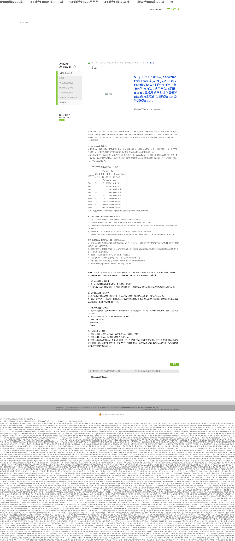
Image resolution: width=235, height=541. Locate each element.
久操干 (37, 450)
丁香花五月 (137, 500)
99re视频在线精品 (153, 506)
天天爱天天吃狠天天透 (77, 538)
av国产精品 (41, 484)
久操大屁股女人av (216, 484)
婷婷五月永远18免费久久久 (142, 536)
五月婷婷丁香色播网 (45, 471)
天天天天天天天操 (127, 431)
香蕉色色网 (81, 481)
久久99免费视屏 (168, 454)
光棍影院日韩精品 (205, 525)
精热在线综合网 (99, 540)
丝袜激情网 (176, 440)
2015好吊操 (76, 511)
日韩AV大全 (134, 429)
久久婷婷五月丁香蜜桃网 (62, 473)
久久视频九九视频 (32, 479)
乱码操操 (87, 523)
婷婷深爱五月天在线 (211, 531)
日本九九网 (125, 463)
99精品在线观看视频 (87, 473)
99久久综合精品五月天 (160, 523)
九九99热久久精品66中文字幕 (86, 477)
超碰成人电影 (199, 461)
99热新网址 (49, 496)
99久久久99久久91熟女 (52, 486)
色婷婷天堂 (197, 431)
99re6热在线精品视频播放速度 (13, 456)
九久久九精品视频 (118, 492)
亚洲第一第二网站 (42, 525)
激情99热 (156, 511)
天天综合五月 (184, 523)
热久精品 (20, 473)
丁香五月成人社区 (99, 486)
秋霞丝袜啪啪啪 (226, 459)
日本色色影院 (92, 425)
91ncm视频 (85, 498)
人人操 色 (216, 448)
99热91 (122, 465)
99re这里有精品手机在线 (8, 531)
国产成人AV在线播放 (78, 452)
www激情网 (203, 481)
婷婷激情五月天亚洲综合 (60, 461)
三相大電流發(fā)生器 (66, 93)
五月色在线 (29, 481)
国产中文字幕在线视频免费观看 (76, 425)
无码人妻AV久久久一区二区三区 (170, 500)
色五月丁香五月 (211, 502)
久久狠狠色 (78, 446)
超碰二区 (107, 529)
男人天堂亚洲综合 (39, 459)
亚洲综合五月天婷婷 (137, 488)
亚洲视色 (130, 500)
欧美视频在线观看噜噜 (57, 479)
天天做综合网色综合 (222, 515)
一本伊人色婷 (63, 442)
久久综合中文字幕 (220, 471)
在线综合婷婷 (63, 527)
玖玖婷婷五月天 (54, 511)
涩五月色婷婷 (71, 517)
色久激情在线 (86, 488)
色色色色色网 (121, 509)
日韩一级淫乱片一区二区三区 (43, 492)
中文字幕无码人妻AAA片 (24, 434)
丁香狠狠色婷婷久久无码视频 (181, 479)
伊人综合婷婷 (166, 446)
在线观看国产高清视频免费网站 (160, 438)
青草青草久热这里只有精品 (104, 423)
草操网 (179, 473)
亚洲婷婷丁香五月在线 (51, 521)
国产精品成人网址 (204, 456)
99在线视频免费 (51, 498)
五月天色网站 (177, 450)
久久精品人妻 (48, 427)
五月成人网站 (146, 446)
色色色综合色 (184, 440)
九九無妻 (89, 444)
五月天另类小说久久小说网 (84, 496)
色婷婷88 (193, 467)
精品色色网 (128, 513)
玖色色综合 (192, 513)
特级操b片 (162, 498)
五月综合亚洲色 (200, 475)
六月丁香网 (196, 450)
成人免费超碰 (205, 479)
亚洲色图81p (223, 431)
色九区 (45, 509)
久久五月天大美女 (111, 540)
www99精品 (176, 490)
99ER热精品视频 (86, 475)
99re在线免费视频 (116, 469)
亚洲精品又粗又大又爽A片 (131, 454)
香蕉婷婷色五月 (41, 473)
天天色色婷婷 (189, 496)
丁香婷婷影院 (131, 506)
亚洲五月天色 (6, 463)
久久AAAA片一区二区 (183, 434)
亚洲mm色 (156, 492)
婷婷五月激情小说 (229, 506)
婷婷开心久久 (58, 465)
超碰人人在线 (75, 473)
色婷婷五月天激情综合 (26, 450)
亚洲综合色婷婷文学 (21, 471)
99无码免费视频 (97, 444)
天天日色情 (128, 519)
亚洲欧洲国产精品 (110, 502)
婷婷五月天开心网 (136, 471)
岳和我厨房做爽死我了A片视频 (224, 452)
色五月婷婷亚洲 (167, 527)
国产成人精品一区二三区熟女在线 (86, 504)
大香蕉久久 (120, 450)
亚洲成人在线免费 (129, 504)
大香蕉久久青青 (73, 442)
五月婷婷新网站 (33, 500)
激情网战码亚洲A (32, 490)
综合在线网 (72, 461)
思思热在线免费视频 (156, 454)
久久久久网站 (164, 511)
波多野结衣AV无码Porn (132, 442)
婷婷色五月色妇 (48, 465)
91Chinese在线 (24, 540)
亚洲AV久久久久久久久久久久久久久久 (124, 477)
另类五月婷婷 (53, 529)
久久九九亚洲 (6, 450)
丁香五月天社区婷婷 (95, 534)
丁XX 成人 (50, 473)
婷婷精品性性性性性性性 (197, 502)
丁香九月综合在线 (200, 471)
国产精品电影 (56, 523)
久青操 (164, 504)
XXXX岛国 (207, 486)
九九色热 (181, 465)
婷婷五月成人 (223, 440)
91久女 (213, 515)
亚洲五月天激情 (216, 513)
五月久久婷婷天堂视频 (154, 490)
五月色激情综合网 (132, 525)
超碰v (28, 502)
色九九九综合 (159, 436)
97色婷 (226, 492)
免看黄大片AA (162, 486)
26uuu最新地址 (81, 434)
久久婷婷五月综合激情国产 (33, 442)
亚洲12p (192, 475)
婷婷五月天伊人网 (117, 534)
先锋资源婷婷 (70, 498)
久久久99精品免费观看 (92, 452)
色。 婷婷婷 (210, 471)
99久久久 (47, 429)
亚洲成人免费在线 (19, 538)
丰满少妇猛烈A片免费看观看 (68, 484)
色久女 (22, 427)
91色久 (131, 496)
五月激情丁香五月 (69, 540)
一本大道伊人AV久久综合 (48, 450)
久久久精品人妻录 (120, 500)
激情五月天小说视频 (203, 513)
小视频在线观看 (145, 442)
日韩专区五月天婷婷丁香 (139, 473)
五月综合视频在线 (128, 469)
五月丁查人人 (79, 502)
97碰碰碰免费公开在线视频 (135, 509)
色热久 (74, 477)
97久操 (190, 536)
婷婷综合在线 (44, 513)
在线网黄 (226, 484)
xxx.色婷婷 (22, 502)
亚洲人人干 (138, 538)
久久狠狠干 (95, 536)
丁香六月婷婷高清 (172, 427)
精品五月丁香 (64, 500)
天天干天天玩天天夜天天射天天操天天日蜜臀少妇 (94, 454)
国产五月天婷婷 (28, 492)
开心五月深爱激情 (121, 494)
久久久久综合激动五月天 (80, 469)
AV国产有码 (182, 540)
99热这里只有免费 (11, 475)
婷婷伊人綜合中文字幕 (135, 448)
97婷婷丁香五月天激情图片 (180, 502)
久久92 (136, 496)
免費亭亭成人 (83, 442)
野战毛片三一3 (127, 490)
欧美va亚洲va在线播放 (205, 448)
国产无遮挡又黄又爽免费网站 (196, 534)
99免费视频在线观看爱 (167, 477)
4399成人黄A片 (5, 513)
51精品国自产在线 (43, 477)
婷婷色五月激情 (69, 456)
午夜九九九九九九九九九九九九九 (62, 506)
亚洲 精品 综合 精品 (216, 450)
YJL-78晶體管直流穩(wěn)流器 (110, 371)
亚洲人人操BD (156, 446)
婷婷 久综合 (148, 444)
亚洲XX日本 (174, 540)
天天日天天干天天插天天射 (19, 509)
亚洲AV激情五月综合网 (168, 459)
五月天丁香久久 (41, 517)
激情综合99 (22, 448)
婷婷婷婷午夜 (18, 446)
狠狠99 (200, 427)
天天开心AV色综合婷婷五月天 (88, 484)
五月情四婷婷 (129, 465)
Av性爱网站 (143, 521)
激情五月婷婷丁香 (220, 523)
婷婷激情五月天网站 (10, 473)
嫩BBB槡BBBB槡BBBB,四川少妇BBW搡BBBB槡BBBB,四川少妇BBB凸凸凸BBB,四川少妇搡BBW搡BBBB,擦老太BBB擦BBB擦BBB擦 (86, 2)
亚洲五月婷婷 (38, 481)
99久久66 (39, 465)
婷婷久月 (20, 517)
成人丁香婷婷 (190, 423)
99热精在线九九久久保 (149, 440)
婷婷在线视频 (135, 481)
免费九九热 (167, 502)
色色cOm (172, 496)
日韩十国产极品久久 (193, 540)
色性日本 (8, 436)
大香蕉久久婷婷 (41, 538)
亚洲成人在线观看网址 (11, 515)
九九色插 (222, 527)
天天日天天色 (205, 450)
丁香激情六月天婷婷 (177, 471)
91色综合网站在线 (103, 434)
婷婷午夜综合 (143, 429)
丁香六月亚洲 (210, 434)
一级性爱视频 (155, 500)
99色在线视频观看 (69, 496)
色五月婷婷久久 (208, 427)
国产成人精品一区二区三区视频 (212, 492)
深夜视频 (187, 529)
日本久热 (217, 469)
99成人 (190, 511)
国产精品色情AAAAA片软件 (97, 511)
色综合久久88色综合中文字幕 (19, 496)
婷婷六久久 (107, 467)
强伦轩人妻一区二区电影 (106, 446)
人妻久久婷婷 (102, 456)
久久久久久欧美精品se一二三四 (173, 529)
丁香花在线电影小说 (190, 509)
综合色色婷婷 (205, 500)
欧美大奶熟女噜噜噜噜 (34, 475)
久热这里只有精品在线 (13, 494)
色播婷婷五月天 (187, 450)
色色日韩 (124, 444)
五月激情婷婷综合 (15, 488)
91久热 (18, 429)
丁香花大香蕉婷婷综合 (90, 446)
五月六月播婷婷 (22, 500)
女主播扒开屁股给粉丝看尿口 (155, 465)
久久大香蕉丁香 (101, 479)
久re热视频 (117, 463)
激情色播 (86, 471)
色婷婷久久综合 (139, 511)
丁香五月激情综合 (135, 440)
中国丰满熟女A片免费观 (107, 536)
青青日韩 (70, 448)
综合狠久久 (189, 463)
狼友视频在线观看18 (36, 536)
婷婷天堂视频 (78, 450)
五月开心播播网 (17, 454)
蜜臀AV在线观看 (43, 448)
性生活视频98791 (10, 481)
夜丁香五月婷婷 (75, 475)
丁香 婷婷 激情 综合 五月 (104, 442)
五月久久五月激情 (179, 527)
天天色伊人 (100, 529)
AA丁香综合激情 (169, 467)
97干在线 (38, 515)
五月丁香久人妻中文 (111, 440)
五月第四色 (165, 496)
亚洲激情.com (93, 469)
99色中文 (225, 467)
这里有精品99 (176, 513)
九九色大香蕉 (55, 429)
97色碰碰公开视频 (66, 511)
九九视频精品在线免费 (91, 500)
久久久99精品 (180, 496)
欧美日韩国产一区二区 (75, 527)
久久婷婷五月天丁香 (196, 438)
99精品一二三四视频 (147, 461)
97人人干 (144, 515)
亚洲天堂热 (34, 502)
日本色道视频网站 (80, 448)
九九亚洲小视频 (22, 484)
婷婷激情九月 (54, 444)
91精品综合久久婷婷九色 (181, 492)
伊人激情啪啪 (62, 431)
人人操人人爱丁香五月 (83, 492)
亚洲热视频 (208, 446)
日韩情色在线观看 (60, 425)
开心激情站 (181, 423)
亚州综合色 (118, 446)
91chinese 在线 (154, 498)
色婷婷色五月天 (201, 429)
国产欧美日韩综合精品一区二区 (210, 477)
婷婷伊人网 (122, 434)
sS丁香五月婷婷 (154, 517)
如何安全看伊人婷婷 (29, 465)
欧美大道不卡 (110, 515)
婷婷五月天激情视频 (54, 525)
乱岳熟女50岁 (21, 475)
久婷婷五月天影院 (85, 531)
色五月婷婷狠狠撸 (99, 513)
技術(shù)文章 (105, 18)
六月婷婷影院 (13, 502)
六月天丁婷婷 (65, 515)
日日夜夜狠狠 (15, 427)
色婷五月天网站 (16, 440)
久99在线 (231, 521)
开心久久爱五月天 (186, 446)
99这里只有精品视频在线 (158, 427)
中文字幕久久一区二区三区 (66, 502)
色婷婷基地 (206, 425)
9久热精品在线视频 (120, 517)
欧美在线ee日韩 (175, 511)
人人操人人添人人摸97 (213, 463)
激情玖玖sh (230, 434)
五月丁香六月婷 (9, 490)
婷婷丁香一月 (132, 494)
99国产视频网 (47, 442)
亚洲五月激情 (216, 459)
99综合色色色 (141, 494)
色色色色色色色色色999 (179, 506)
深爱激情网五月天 (140, 465)
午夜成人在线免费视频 (32, 444)
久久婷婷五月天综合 (98, 538)
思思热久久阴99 (32, 448)
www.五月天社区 (67, 523)
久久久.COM (60, 434)
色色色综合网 (142, 477)
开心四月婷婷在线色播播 (161, 538)
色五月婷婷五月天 (156, 527)
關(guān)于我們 (68, 18)
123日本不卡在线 (198, 446)
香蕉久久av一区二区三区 (155, 463)
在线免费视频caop (29, 473)
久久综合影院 (201, 488)
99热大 (30, 446)
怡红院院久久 (23, 515)
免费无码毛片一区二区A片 (111, 444)
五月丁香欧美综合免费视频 (190, 525)
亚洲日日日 (8, 538)
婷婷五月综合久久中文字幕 (51, 475)
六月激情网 (92, 442)
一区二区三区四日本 (63, 427)
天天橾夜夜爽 (224, 525)
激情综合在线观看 (172, 465)
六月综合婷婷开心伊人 (7, 523)
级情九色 (225, 486)
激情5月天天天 (156, 459)
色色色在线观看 (221, 434)
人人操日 (170, 469)
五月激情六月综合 (139, 513)
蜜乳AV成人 (218, 529)
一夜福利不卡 (121, 452)
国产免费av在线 (132, 452)
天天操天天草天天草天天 (65, 450)
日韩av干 (92, 479)
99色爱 (22, 525)
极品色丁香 (182, 498)
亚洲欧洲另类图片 (208, 523)
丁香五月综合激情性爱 (188, 521)
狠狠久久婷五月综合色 (64, 509)
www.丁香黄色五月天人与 (184, 477)
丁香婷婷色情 (70, 504)
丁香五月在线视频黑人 (198, 529)
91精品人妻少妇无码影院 (23, 523)
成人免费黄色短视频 (222, 444)
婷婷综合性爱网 (78, 436)
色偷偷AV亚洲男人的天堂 (205, 509)
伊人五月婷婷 (134, 463)
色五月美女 (106, 448)
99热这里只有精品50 (213, 488)
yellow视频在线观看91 (194, 498)
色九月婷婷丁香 (161, 494)
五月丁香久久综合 (165, 506)
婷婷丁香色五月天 (117, 425)
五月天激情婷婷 (19, 459)
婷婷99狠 (42, 452)
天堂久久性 (34, 440)
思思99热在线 (210, 444)
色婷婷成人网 (50, 446)
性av (168, 504)
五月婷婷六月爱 (222, 521)
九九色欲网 (7, 469)
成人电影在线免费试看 (140, 456)
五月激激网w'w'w (120, 506)
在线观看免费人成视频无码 (89, 509)
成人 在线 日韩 (135, 461)
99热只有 (137, 459)
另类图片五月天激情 (81, 456)
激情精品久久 (65, 452)
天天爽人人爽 (188, 431)
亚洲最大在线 (94, 461)
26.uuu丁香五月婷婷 (142, 498)
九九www (159, 529)
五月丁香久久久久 (223, 502)
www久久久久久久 (48, 454)
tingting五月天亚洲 (127, 456)
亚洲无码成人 (145, 500)
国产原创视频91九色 (87, 431)
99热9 (206, 461)
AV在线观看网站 (59, 423)
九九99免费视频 (218, 498)
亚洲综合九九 (38, 521)
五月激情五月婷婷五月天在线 (191, 517)
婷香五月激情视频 (104, 469)
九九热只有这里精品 (56, 540)
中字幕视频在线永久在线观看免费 (109, 471)
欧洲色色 (213, 425)
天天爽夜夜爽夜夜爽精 (23, 506)
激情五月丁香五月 (132, 529)
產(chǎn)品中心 (121, 18)
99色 (68, 490)
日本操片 (78, 498)
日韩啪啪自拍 (115, 475)
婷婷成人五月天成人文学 (214, 506)
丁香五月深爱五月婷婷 (162, 540)
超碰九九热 (154, 475)
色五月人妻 (215, 525)
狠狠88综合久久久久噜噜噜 (147, 529)
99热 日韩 (114, 529)
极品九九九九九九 (175, 521)
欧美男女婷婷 (155, 442)
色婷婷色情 (125, 429)
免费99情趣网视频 (159, 509)
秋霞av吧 (115, 527)
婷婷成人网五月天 (12, 529)
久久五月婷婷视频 (121, 515)
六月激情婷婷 (124, 496)
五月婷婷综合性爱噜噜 (222, 509)
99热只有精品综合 (143, 427)
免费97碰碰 (111, 511)
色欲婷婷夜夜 (197, 490)
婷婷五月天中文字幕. (113, 431)
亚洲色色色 (229, 540)
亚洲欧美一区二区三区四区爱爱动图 (138, 438)
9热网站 (170, 425)
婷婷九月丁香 (189, 425)
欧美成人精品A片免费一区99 (26, 486)
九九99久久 (84, 511)
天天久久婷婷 (32, 484)
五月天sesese (88, 513)
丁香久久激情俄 (172, 494)
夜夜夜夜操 (33, 477)
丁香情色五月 (99, 517)
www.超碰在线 (21, 531)
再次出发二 (20, 425)
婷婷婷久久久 (132, 427)
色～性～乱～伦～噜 (39, 425)
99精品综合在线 (96, 427)
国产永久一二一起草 (217, 500)
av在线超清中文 (17, 463)
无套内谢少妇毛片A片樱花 (174, 509)
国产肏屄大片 (190, 515)
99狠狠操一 (108, 492)
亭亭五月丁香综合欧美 (12, 438)
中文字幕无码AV (153, 521)
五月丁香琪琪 (51, 469)
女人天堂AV (226, 446)
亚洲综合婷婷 (129, 538)
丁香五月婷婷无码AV (100, 438)
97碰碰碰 (185, 536)
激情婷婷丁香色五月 (186, 442)
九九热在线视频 (114, 521)
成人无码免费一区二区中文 (169, 531)
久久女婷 (147, 469)
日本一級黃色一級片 (71, 429)
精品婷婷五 (184, 511)
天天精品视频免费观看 (202, 515)
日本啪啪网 (150, 436)
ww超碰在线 (149, 511)
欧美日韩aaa (224, 519)
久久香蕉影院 (107, 481)
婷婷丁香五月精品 (148, 540)
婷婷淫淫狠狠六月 (147, 492)
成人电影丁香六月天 (147, 467)
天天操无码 (222, 531)
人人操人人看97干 (192, 456)
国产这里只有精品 (64, 538)
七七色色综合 (165, 471)
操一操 (75, 481)
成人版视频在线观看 (35, 509)
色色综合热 (99, 525)
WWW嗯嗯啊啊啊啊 (216, 490)
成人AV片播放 (103, 484)
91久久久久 (7, 431)
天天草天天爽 (124, 436)
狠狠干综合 (33, 540)
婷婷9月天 (22, 479)
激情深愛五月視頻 (111, 509)
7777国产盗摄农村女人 (210, 536)
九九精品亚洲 (67, 465)
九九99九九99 (124, 521)
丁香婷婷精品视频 (51, 459)
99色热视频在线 (119, 531)
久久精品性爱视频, (158, 536)
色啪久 (101, 488)
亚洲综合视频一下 (45, 463)
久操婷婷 (199, 521)
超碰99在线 (213, 511)
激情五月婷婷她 (179, 454)
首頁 (57, 18)
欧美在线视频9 (49, 536)
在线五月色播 (121, 525)
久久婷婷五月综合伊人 (164, 479)
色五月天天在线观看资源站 (132, 467)
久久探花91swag (181, 534)
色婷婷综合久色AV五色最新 (85, 540)
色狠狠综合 (120, 459)
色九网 (72, 513)
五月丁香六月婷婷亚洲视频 (149, 481)
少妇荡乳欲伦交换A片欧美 (48, 431)
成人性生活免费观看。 (141, 425)
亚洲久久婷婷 (222, 423)
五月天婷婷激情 (19, 511)
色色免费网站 (228, 490)
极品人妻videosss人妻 (194, 504)
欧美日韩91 (182, 456)
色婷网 (37, 513)
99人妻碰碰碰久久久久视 (9, 444)
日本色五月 (143, 463)
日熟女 (43, 446)
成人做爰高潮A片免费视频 (47, 502)
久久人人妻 (92, 529)
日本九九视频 (211, 429)
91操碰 (192, 461)
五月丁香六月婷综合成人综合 (62, 471)
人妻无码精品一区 (60, 492)
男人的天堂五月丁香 (70, 454)
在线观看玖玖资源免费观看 (115, 479)
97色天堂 (137, 492)
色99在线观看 (188, 471)
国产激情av (54, 527)
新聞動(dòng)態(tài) (87, 18)
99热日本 (14, 467)
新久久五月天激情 (166, 492)
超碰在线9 (68, 438)
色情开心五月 (10, 429)
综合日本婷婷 (140, 434)
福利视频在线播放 (224, 536)
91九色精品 (198, 425)
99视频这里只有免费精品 (30, 452)
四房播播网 (199, 486)
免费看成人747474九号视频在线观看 (215, 454)
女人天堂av (159, 525)
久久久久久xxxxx (73, 531)
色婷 (187, 461)
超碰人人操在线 (175, 448)
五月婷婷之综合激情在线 (159, 469)
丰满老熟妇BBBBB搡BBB (78, 515)
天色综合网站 (27, 454)
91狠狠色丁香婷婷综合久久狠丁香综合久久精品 (140, 479)
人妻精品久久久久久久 (41, 511)
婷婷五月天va (104, 519)
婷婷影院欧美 (64, 475)
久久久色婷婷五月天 (45, 523)
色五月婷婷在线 (110, 494)
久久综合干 (185, 481)
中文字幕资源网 (222, 481)
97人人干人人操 (172, 423)
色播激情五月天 (123, 440)
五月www (80, 521)
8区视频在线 (217, 494)
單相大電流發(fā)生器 (66, 83)
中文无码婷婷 (169, 536)
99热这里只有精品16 (66, 486)
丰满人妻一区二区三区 (155, 429)
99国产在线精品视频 (8, 519)
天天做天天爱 (59, 454)
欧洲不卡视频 (77, 488)
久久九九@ (177, 536)
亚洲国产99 (93, 471)
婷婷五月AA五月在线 (76, 500)
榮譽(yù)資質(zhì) (138, 18)
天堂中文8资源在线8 (107, 463)
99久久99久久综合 (131, 523)
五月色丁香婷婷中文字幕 (94, 448)
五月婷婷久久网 (98, 506)
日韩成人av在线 (91, 434)
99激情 (232, 529)
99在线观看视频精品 (221, 496)
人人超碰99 (171, 475)
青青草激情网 (67, 436)
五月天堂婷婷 (104, 461)
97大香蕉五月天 (44, 479)
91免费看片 (206, 490)
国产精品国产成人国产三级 (166, 434)
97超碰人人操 (220, 538)
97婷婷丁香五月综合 (155, 456)
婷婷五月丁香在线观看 (143, 504)
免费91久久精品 (78, 471)
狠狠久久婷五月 (109, 506)
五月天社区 (20, 442)
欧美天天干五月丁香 (139, 490)
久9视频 (139, 446)
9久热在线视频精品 (129, 498)
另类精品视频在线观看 (96, 440)
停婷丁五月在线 (179, 425)
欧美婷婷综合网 (215, 519)
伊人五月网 (121, 538)
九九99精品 (223, 448)
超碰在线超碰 (159, 461)
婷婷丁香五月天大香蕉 (46, 490)
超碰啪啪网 (22, 529)
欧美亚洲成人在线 (180, 429)
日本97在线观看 (128, 425)
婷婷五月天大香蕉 (100, 431)
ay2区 (57, 446)
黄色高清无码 (9, 504)
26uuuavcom (198, 496)
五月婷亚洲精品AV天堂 (186, 531)
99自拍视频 (229, 527)
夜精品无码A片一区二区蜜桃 (140, 475)
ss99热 (93, 423)
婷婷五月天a (56, 463)
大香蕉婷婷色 (175, 446)
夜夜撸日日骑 (107, 450)
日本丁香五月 (6, 452)
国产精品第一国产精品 (170, 456)
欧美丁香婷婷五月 (116, 490)
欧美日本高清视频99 (117, 513)
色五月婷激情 (196, 479)
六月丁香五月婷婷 (6, 454)
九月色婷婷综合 (78, 523)
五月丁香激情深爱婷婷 (113, 486)
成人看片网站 (63, 444)
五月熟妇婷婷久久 (17, 469)
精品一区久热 (148, 448)
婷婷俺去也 (132, 486)
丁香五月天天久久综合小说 (78, 494)
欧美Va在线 (120, 519)
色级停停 (15, 461)
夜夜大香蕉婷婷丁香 (129, 446)
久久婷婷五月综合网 (43, 527)
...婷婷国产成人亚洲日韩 (204, 467)
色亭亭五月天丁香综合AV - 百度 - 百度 (77, 423)
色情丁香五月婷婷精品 (103, 498)
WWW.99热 (95, 488)
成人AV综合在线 (55, 515)
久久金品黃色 (192, 427)
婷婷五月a (100, 477)
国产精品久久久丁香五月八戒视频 (165, 488)
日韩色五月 (214, 479)
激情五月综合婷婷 (224, 534)
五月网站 (97, 519)
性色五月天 (226, 529)
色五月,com (21, 467)
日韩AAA (48, 504)
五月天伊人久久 (13, 448)
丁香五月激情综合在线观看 (143, 450)
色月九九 (128, 488)
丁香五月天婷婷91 (45, 456)
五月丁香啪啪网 (38, 434)
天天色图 (35, 523)
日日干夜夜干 (45, 444)
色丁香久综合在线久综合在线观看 (136, 531)
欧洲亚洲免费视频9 (23, 498)
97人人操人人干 (33, 471)
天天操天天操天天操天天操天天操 (35, 469)
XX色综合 (7, 467)
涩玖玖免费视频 (158, 450)
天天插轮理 (72, 479)
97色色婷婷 (183, 504)
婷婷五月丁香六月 (97, 429)
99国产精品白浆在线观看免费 (83, 506)
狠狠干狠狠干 (159, 467)
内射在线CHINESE (10, 442)
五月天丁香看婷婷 (205, 465)
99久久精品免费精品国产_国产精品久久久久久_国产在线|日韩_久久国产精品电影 (157, 484)
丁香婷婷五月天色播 (180, 444)
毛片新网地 (29, 459)
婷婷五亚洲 (16, 477)
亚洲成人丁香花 (11, 486)
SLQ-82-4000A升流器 (153, 371)
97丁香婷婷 (165, 534)
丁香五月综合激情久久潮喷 (179, 538)
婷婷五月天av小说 (85, 429)
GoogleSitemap (145, 410)
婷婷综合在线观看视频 (106, 500)
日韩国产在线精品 (103, 504)
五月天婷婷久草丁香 (191, 452)
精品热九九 (175, 442)
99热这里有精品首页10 (73, 459)
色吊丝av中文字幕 (173, 523)
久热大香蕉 (198, 527)
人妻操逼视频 (31, 529)
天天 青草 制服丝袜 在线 (37, 496)
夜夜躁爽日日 (129, 492)
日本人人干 (10, 465)
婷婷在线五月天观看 (133, 517)
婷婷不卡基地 (26, 423)
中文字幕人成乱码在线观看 (194, 454)
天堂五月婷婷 (61, 498)
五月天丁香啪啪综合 (27, 429)
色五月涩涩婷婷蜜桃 (42, 519)
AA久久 (108, 513)
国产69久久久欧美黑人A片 (10, 525)
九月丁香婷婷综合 (212, 534)
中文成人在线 (84, 465)
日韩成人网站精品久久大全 (121, 481)
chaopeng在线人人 (104, 490)
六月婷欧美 (49, 425)
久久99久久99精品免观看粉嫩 (83, 486)
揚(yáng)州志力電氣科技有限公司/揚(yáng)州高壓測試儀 (86, 9)
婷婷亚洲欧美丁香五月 (166, 452)
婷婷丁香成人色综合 (191, 465)
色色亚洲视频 (21, 527)
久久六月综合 (87, 527)
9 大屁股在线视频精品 (109, 427)
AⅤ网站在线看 (166, 490)
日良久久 (209, 475)
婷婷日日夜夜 (138, 534)
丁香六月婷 (53, 519)
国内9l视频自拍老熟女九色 (156, 519)
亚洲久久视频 (26, 463)
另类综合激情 (21, 481)
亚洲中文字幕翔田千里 (107, 523)
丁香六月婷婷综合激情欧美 (80, 440)
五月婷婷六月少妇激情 (208, 540)
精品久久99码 (79, 513)
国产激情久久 (215, 456)
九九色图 (86, 436)
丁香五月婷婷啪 (67, 534)
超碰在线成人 (211, 538)
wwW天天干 (62, 519)
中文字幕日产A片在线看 (95, 467)
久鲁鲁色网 (157, 534)
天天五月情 (35, 431)
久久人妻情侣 (109, 517)
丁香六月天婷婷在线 (50, 467)
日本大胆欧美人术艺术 (225, 475)
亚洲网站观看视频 (50, 434)
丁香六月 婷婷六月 (183, 459)
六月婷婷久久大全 (186, 490)
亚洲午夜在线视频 (105, 436)
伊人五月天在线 (199, 531)
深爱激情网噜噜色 (212, 440)
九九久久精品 (202, 436)
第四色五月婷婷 (116, 454)
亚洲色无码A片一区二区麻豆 (94, 502)
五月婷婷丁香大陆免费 (211, 473)
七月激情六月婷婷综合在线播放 (58, 494)
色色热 (62, 429)
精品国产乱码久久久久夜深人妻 (163, 444)
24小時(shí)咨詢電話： (156, 9)
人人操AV (31, 515)
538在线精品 (26, 440)
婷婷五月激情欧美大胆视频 (186, 494)
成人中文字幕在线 (172, 498)
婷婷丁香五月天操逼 (103, 425)
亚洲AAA (196, 477)
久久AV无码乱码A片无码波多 (187, 436)
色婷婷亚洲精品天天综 (31, 456)
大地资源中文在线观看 (116, 484)
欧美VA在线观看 (179, 469)
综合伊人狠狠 (169, 519)
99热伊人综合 (211, 481)
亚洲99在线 (125, 486)
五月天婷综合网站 (227, 477)
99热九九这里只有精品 (90, 490)
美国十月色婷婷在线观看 (161, 448)
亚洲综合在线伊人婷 (37, 504)
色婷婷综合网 (98, 473)
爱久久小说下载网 (60, 490)
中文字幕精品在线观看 (37, 498)
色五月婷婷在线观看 (58, 504)
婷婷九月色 (109, 531)
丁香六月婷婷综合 (225, 473)
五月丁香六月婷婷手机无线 (124, 511)
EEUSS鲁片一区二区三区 (189, 448)
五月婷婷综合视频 (219, 427)
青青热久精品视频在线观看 (157, 515)
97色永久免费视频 (170, 461)
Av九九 (213, 465)
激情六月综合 (225, 436)
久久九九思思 (41, 438)
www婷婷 (62, 438)
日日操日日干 (205, 484)
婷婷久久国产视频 (6, 423)
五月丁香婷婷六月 (42, 529)
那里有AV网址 (25, 536)
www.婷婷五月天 (207, 498)
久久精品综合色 (30, 525)
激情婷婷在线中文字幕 (80, 534)
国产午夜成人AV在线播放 (158, 423)
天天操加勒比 (217, 446)
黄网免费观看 (9, 471)
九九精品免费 (92, 456)
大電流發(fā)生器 (65, 73)
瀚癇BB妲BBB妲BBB (28, 438)
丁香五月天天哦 (55, 477)
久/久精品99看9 (5, 509)
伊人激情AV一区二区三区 (225, 425)
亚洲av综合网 (151, 494)
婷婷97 (179, 486)
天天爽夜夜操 (119, 523)
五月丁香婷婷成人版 (142, 527)
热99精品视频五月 (29, 517)
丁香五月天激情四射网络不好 (225, 442)
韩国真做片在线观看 (73, 536)
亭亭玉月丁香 (163, 473)
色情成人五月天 (52, 517)
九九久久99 (40, 486)
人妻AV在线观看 (118, 442)
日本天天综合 (95, 523)
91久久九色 (148, 509)
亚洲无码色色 (21, 534)
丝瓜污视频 (177, 481)
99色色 (24, 488)
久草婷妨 (191, 500)
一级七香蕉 (104, 521)
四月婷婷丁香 (217, 467)
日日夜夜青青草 (148, 538)
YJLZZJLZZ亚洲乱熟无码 (147, 525)
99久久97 (55, 442)
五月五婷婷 (107, 477)
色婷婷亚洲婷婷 (82, 467)
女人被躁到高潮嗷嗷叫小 (204, 494)
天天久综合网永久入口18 (134, 502)
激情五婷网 (119, 536)
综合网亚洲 (220, 511)
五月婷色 (127, 484)
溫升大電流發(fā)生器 (66, 88)
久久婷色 (177, 525)
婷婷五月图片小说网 (134, 515)
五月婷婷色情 (220, 504)
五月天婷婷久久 (91, 481)
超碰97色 (157, 531)
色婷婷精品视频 (105, 475)
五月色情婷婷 (26, 431)
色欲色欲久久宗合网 (65, 481)
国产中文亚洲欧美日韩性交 (96, 515)
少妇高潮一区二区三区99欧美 (175, 515)
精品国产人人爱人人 (97, 492)
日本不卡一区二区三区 (144, 523)
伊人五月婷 (133, 436)
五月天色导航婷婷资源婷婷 (197, 538)
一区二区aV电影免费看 (165, 481)
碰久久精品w (198, 536)
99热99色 (161, 513)
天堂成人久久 (181, 488)
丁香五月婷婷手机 (20, 490)
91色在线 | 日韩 (129, 534)
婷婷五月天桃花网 (165, 431)
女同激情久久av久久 (110, 525)
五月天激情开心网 (66, 463)
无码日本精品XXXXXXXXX (92, 450)
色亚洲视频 (115, 436)
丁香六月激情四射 (8, 459)
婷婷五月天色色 (176, 438)
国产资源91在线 (142, 486)
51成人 (215, 475)
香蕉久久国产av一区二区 (22, 504)
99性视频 (89, 538)
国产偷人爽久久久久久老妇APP (147, 452)
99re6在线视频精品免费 (34, 534)
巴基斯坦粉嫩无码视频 (139, 519)
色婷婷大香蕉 (16, 423)
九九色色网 (209, 529)
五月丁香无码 (96, 521)
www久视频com (87, 438)
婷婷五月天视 (220, 465)
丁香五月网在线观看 (182, 475)
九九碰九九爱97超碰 (215, 461)
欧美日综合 (117, 423)
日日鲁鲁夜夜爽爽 (57, 456)
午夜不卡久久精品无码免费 (110, 496)
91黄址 (114, 450)
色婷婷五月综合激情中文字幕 (210, 517)
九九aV (108, 527)
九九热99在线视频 (162, 425)
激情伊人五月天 (17, 436)
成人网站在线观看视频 (164, 440)
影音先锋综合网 (30, 467)
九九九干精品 (172, 473)
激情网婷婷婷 (163, 521)
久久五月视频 (125, 471)
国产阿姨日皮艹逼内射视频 (30, 494)
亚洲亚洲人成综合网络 (206, 452)
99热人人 (16, 540)
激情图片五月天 (141, 506)
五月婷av (48, 452)
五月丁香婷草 (122, 527)
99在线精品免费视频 (170, 463)
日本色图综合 (108, 488)
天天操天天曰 (131, 434)
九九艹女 (152, 425)
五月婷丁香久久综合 (197, 473)
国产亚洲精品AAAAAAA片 (197, 506)
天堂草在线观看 (156, 504)
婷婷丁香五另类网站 (9, 425)
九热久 (117, 465)
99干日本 (99, 481)
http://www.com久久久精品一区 (60, 440)
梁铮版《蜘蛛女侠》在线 (77, 444)
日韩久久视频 (37, 454)
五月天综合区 (148, 534)
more (62, 120)
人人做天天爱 (183, 427)
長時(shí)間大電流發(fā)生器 (68, 97)
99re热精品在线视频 (83, 461)
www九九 (225, 461)
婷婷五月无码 (57, 496)
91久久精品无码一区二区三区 (16, 521)
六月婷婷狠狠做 (63, 467)
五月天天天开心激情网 (50, 481)
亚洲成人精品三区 (148, 502)
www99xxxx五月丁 (153, 477)
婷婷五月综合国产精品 (25, 461)
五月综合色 (181, 463)
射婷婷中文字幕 (76, 427)
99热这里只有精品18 (99, 527)
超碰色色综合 (206, 459)
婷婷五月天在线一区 (113, 456)
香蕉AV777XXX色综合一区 (197, 444)
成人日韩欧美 (106, 534)
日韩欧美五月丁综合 (52, 484)
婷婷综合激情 (39, 427)
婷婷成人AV (159, 502)
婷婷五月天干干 (208, 527)
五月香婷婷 (167, 513)
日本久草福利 (52, 509)
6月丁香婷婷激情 (208, 496)
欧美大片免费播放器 (209, 521)
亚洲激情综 (186, 473)
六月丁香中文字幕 (151, 513)
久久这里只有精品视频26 (87, 525)
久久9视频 (74, 525)
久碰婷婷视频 (149, 488)
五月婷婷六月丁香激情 (207, 442)
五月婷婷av (43, 494)
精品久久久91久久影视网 (26, 513)
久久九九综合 (191, 429)
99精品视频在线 (70, 434)
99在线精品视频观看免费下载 (213, 438)
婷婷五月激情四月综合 (55, 436)
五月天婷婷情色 (127, 423)
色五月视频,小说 (111, 538)
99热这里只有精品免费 (123, 473)
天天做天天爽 (9, 511)
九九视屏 (197, 500)
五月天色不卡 (194, 481)
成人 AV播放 (85, 459)
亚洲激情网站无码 (52, 438)
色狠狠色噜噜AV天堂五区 (41, 531)
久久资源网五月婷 (177, 431)
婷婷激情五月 (113, 434)
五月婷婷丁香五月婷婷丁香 (91, 463)
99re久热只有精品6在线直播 (113, 429)
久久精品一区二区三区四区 (79, 529)
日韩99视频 (45, 515)
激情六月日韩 (139, 469)
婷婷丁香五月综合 (165, 517)
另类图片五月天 (5, 427)
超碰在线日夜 (86, 427)
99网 (55, 427)
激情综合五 (144, 517)
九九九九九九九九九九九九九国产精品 (34, 436)
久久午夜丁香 (66, 525)
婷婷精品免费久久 (195, 459)
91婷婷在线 (18, 465)
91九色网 (34, 423)
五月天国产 (186, 438)
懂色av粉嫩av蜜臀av (73, 431)
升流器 (61, 78)
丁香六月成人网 (216, 486)
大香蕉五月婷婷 (30, 538)
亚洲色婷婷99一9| (151, 434)
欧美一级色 (61, 459)
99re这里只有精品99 (213, 436)
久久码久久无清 (109, 465)
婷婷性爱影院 (12, 498)
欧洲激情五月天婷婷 (170, 436)
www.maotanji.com (117, 498)
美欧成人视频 (111, 438)
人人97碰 (127, 461)
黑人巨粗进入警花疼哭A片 (150, 431)
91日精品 (172, 534)
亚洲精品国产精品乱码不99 (58, 448)
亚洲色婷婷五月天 (110, 459)
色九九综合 (121, 529)
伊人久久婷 (30, 521)
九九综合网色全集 (76, 490)
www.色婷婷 (229, 511)
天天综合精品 (70, 492)
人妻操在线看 (90, 517)
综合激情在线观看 (64, 529)
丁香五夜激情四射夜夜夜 (198, 440)
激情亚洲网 (76, 465)
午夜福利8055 (61, 517)
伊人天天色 (35, 463)
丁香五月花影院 (144, 423)
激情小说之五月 (10, 434)
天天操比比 (72, 467)
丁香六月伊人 (77, 438)
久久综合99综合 (192, 488)
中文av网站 (76, 509)
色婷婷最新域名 (224, 479)
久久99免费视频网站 (65, 488)
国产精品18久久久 (83, 479)
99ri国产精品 (174, 504)
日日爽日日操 (39, 429)
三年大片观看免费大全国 (35, 488)
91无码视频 (137, 431)
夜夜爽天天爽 (144, 454)
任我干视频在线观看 (182, 467)
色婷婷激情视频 (125, 475)
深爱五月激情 (220, 540)
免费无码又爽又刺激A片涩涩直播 (150, 496)
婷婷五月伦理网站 (44, 440)
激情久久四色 (88, 519)
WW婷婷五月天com (188, 486)
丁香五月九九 (121, 438)
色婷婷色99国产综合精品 (108, 452)
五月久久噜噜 (18, 492)
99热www (29, 531)
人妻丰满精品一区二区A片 (42, 461)
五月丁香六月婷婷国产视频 (200, 519)
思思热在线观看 (226, 494)
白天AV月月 (131, 527)
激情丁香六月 (172, 486)
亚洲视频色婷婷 (17, 452)
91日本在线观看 (66, 477)
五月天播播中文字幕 (208, 504)
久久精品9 (224, 488)
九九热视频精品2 (109, 473)
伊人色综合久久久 (56, 531)
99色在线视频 (141, 436)
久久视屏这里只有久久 (51, 488)
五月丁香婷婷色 (153, 473)
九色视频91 (15, 450)
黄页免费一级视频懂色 (198, 434)
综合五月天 (97, 496)
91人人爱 (135, 423)
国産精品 (150, 531)
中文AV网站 (7, 461)
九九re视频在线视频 (116, 504)
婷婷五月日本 (189, 527)
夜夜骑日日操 (20, 519)
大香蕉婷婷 (28, 425)
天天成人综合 (15, 536)
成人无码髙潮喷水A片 (67, 446)
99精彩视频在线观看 (96, 465)
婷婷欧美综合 (181, 461)
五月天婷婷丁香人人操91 (183, 519)
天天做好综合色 (145, 459)
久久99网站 (95, 475)
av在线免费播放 (99, 494)
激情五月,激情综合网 (210, 423)
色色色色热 (37, 446)
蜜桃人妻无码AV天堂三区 (135, 444)
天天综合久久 (128, 459)
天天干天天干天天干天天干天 (40, 506)
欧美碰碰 (101, 509)
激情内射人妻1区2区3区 (45, 423)
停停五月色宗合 (122, 427)
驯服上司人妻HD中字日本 (119, 448)
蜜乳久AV (196, 442)
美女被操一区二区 (195, 492)
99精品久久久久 (117, 467)
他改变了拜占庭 (31, 527)
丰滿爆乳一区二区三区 (206, 469)
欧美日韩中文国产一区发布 (210, 431)
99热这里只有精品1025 (116, 461)
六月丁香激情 (94, 436)
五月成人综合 (77, 463)
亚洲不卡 (224, 513)
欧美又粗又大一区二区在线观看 (49, 500)
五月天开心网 (228, 438)
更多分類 (62, 102)
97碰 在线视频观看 (200, 463)
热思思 (25, 446)
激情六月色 (199, 423)
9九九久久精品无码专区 (201, 511)
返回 (174, 364)
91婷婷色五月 (29, 427)
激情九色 (12, 506)
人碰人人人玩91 (168, 429)
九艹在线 (92, 498)
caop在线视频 (168, 450)
